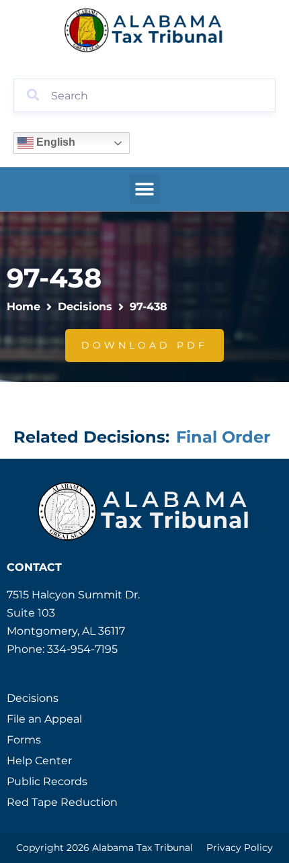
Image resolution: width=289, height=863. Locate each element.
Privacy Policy (239, 848)
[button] (145, 189)
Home (23, 306)
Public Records (47, 781)
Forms (24, 739)
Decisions (85, 306)
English (54, 142)
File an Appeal (44, 719)
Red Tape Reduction (62, 802)
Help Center (39, 760)
